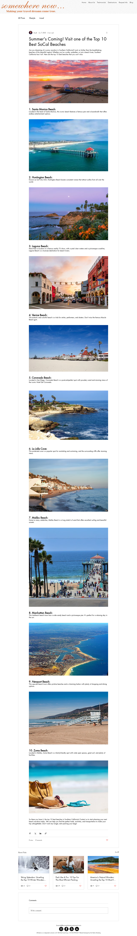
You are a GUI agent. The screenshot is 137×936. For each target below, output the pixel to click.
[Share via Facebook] (30, 833)
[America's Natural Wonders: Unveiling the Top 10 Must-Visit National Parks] (103, 864)
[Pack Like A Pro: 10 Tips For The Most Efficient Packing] (68, 864)
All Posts (21, 18)
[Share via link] (46, 833)
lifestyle (32, 18)
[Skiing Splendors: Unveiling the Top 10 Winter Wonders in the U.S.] (33, 864)
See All (117, 852)
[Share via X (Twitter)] (35, 833)
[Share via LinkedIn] (40, 833)
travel (41, 18)
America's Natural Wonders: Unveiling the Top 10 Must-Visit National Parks (103, 878)
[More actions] (107, 32)
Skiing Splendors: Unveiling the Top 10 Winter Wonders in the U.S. (33, 878)
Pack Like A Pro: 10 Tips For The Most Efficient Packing (67, 878)
